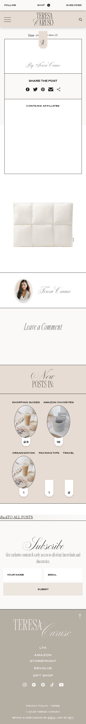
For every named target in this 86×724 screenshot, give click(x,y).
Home (31, 35)
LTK (43, 647)
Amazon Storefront (43, 658)
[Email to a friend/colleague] (50, 90)
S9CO (51, 718)
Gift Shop (43, 675)
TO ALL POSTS (16, 517)
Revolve (43, 668)
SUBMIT (43, 589)
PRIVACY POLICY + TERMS (43, 706)
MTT (71, 718)
